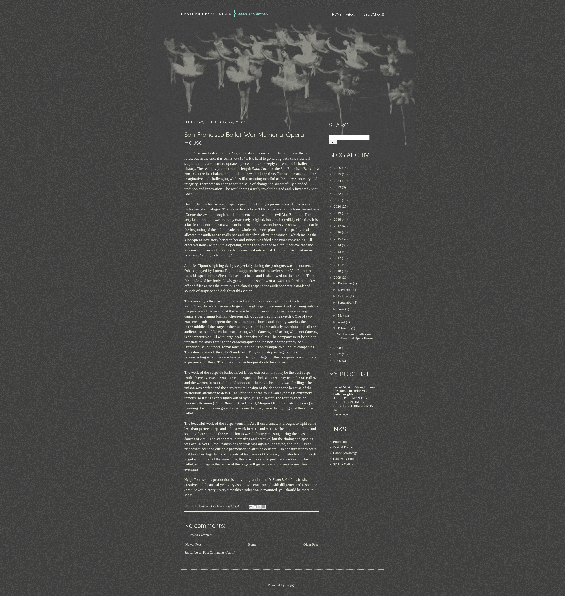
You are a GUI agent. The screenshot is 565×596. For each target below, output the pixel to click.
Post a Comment (201, 535)
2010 (338, 271)
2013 (338, 252)
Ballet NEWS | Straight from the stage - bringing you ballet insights (354, 390)
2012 (338, 258)
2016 (338, 232)
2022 (338, 193)
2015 (338, 239)
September (345, 302)
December (345, 283)
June (341, 309)
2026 (338, 168)
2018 (338, 219)
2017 (338, 226)
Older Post (310, 544)
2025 (338, 174)
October (344, 296)
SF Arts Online (343, 464)
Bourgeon (340, 441)
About (351, 14)
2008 (338, 348)
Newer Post (193, 544)
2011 (338, 265)
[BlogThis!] (255, 507)
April (342, 322)
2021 (338, 200)
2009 (338, 277)
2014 (338, 245)
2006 (338, 361)
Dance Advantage (345, 453)
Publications (373, 14)
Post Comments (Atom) (219, 552)
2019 (338, 213)
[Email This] (251, 507)
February (344, 328)
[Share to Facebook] (263, 507)
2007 (338, 354)
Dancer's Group (344, 458)
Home (336, 14)
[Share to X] (259, 507)
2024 (338, 180)
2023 (338, 187)
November (345, 289)
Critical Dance (343, 447)
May (341, 315)
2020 (338, 206)
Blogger (290, 585)
